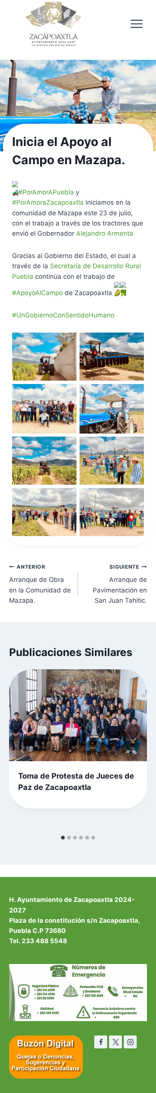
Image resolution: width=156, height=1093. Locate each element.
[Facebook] (100, 1041)
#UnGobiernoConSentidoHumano (63, 315)
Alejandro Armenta (104, 233)
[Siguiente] (133, 750)
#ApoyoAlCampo (37, 293)
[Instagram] (130, 1041)
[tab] (63, 838)
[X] (115, 1041)
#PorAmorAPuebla (46, 192)
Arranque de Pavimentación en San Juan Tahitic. (120, 584)
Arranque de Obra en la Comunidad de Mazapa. (40, 584)
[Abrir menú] (136, 23)
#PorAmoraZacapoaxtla (48, 202)
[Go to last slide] (23, 750)
